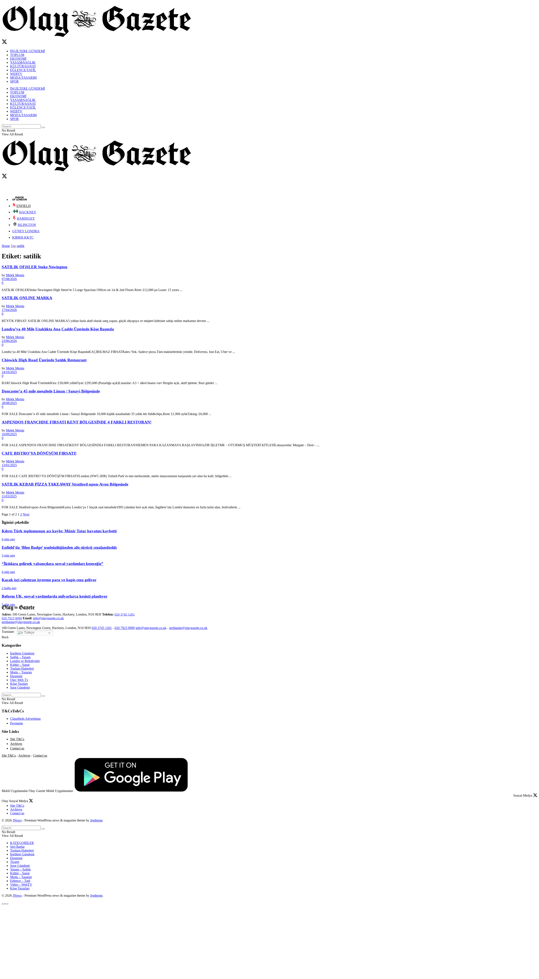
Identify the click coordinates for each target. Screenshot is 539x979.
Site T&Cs (17, 739)
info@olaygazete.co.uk (48, 618)
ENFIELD (23, 206)
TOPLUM (17, 55)
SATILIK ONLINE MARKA (27, 298)
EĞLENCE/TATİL (23, 70)
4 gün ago (8, 539)
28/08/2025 (9, 403)
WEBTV (16, 74)
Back (5, 637)
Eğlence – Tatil (20, 881)
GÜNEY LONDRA (26, 231)
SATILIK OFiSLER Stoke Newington (34, 267)
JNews (17, 820)
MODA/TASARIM (23, 77)
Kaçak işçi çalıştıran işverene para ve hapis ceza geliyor (49, 580)
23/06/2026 (9, 341)
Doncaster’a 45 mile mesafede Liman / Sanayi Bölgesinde (51, 391)
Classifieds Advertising (25, 718)
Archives (16, 743)
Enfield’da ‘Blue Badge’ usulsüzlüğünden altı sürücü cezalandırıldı (59, 547)
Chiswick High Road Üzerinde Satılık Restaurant (44, 360)
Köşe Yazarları (19, 888)
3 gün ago (8, 555)
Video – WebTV (21, 884)
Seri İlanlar (17, 846)
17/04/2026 (9, 310)
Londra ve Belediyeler (25, 661)
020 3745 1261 (125, 614)
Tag (13, 246)
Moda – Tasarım (21, 672)
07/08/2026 (9, 279)
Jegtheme (96, 820)
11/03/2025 (9, 496)
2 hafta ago (9, 588)
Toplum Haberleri (22, 668)
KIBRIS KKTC (23, 237)
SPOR (14, 81)
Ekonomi (16, 676)
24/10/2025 (9, 372)
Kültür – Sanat (19, 664)
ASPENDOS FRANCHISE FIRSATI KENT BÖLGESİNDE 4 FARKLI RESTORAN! (76, 422)
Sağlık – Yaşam (20, 657)
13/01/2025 (9, 465)
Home (6, 246)
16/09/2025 (9, 434)
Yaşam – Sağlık (20, 869)
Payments (16, 723)
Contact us (17, 748)
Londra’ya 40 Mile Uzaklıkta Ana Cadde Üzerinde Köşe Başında (58, 329)
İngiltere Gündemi (22, 653)
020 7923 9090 (12, 618)
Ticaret (14, 862)
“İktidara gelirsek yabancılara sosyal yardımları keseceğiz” (52, 563)
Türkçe (28, 632)
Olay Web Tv (19, 680)
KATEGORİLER (22, 843)
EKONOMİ (18, 58)
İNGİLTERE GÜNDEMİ (27, 51)
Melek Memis (15, 275)
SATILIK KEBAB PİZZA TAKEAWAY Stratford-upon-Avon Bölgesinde (65, 484)
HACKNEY (27, 212)
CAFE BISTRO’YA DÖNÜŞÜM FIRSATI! (39, 453)
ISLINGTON (27, 225)
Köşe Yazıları (19, 683)
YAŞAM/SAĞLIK (23, 62)
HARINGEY (26, 218)
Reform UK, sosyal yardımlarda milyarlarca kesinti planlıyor (54, 596)
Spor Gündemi (20, 687)
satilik (20, 246)
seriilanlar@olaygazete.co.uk (21, 622)
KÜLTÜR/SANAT (23, 66)
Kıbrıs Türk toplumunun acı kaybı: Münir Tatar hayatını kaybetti (59, 531)
